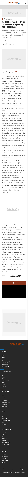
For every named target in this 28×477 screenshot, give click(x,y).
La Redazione (5, 435)
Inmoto (3, 398)
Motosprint (4, 400)
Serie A (3, 357)
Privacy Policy (5, 444)
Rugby (3, 377)
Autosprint (4, 397)
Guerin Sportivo (5, 402)
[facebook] (3, 72)
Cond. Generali (5, 446)
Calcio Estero (5, 364)
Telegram (22, 469)
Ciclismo (4, 379)
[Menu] (3, 3)
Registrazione (5, 456)
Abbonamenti (5, 417)
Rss (2, 415)
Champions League (6, 361)
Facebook (5, 469)
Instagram (11, 469)
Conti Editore (5, 406)
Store (3, 422)
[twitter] (9, 72)
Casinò (3, 462)
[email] (12, 72)
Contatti (4, 433)
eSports (4, 386)
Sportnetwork (5, 404)
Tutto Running (5, 380)
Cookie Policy (5, 440)
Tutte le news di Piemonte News (15, 276)
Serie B (3, 359)
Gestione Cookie (6, 442)
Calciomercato (5, 366)
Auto (3, 395)
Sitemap (4, 424)
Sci (2, 375)
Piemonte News (8, 19)
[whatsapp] (6, 72)
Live (3, 355)
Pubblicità (4, 454)
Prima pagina (5, 418)
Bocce (3, 384)
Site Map (4, 458)
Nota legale (4, 438)
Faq (2, 436)
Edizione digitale (6, 420)
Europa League (5, 362)
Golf (3, 382)
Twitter (17, 469)
